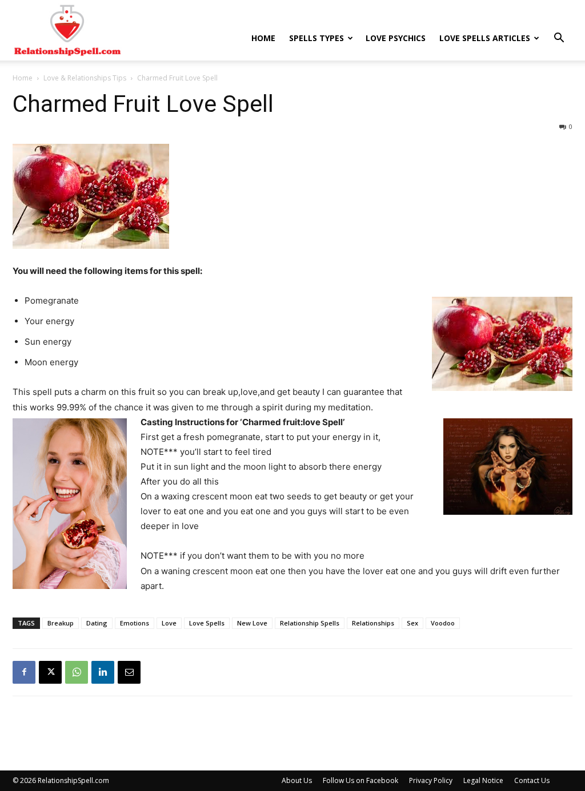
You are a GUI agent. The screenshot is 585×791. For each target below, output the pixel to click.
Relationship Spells (309, 623)
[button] (558, 39)
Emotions (134, 623)
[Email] (129, 672)
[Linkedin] (102, 672)
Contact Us (532, 780)
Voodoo (443, 623)
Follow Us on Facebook (360, 780)
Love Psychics (396, 38)
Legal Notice (483, 780)
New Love (252, 623)
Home (263, 38)
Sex (412, 623)
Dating (96, 623)
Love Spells (207, 623)
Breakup (60, 623)
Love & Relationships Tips (84, 78)
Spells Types (316, 38)
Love (169, 623)
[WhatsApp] (76, 672)
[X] (50, 672)
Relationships (373, 623)
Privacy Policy (430, 780)
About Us (297, 780)
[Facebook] (24, 672)
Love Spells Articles (484, 38)
